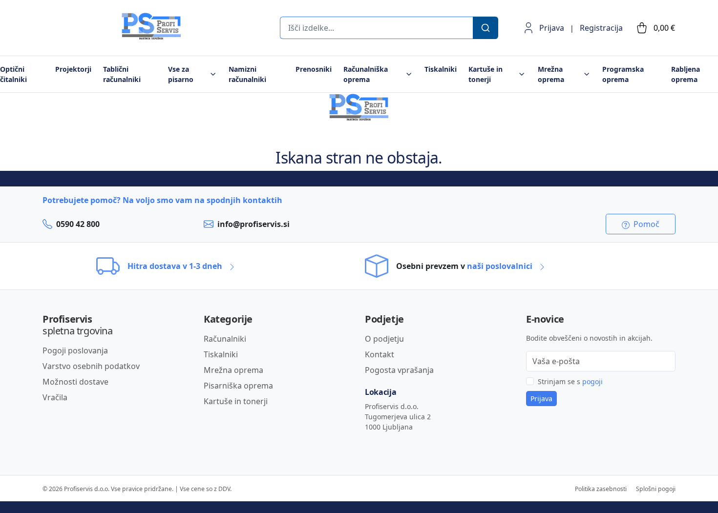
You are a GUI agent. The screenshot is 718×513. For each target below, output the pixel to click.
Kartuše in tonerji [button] (485, 74)
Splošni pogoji (656, 489)
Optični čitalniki (13, 74)
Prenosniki (314, 69)
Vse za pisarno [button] (180, 74)
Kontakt (379, 354)
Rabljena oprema (685, 74)
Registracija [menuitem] (601, 27)
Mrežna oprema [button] (551, 74)
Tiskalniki (440, 69)
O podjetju (384, 338)
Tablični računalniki (122, 74)
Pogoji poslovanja (75, 350)
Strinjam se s (570, 381)
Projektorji (73, 69)
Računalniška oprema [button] (365, 74)
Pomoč (645, 224)
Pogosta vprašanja (399, 370)
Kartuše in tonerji (236, 401)
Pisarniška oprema (238, 385)
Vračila (54, 397)
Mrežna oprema (233, 370)
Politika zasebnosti (601, 489)
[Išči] (485, 28)
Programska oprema (623, 74)
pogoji (592, 381)
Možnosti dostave (75, 381)
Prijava (551, 27)
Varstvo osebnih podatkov (91, 366)
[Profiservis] (151, 26)
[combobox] (376, 28)
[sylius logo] (81, 37)
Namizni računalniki (247, 74)
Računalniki (225, 338)
